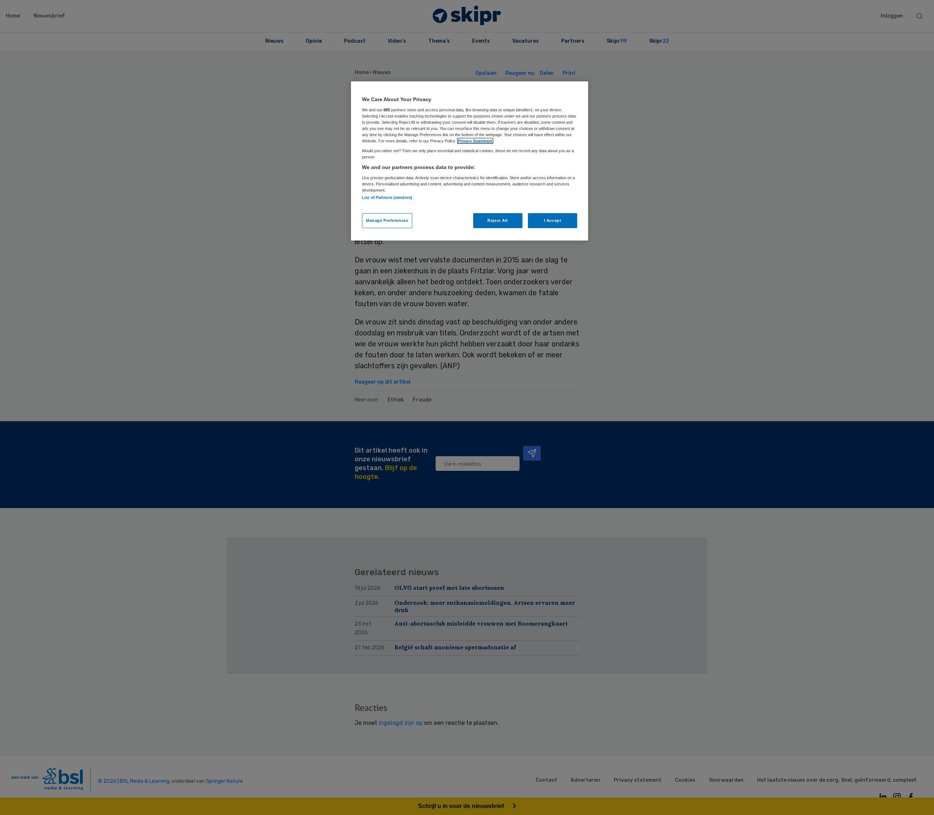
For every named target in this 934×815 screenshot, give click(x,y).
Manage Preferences (387, 220)
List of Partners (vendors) (387, 197)
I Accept (552, 220)
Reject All (497, 220)
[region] (469, 161)
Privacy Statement (475, 141)
